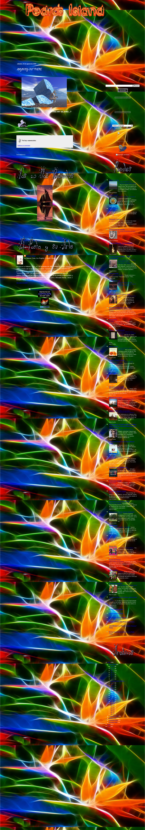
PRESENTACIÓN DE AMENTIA (126, 412)
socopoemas (113, 319)
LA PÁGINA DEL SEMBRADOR (118, 467)
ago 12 (113, 672)
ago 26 (113, 703)
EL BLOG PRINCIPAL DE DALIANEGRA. (121, 243)
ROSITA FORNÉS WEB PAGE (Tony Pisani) (121, 622)
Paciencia (112, 600)
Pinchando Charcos (115, 219)
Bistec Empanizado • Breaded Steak (127, 585)
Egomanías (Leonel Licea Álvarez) (119, 501)
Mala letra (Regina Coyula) (117, 360)
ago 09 (113, 666)
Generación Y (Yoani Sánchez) (118, 617)
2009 (109, 662)
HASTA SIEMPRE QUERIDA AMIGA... (119, 388)
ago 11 (113, 670)
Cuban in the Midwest (115, 583)
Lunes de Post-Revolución (117, 330)
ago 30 (113, 712)
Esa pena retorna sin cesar (116, 275)
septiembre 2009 (113, 716)
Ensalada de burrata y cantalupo (126, 196)
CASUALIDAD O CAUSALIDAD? (126, 399)
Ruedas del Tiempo (115, 559)
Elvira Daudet (113, 536)
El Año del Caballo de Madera (126, 547)
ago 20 (113, 691)
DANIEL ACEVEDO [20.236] (125, 429)
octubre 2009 (113, 718)
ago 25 (113, 701)
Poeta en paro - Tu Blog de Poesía (119, 457)
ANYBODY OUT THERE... (29, 69)
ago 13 (113, 674)
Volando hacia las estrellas (117, 229)
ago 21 (113, 693)
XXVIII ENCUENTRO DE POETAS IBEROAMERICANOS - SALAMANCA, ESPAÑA (127, 262)
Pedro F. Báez (31, 256)
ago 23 (113, 697)
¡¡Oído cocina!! (113, 195)
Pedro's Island (13, 53)
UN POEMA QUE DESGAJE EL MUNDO (119, 527)
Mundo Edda (113, 546)
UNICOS (120, 513)
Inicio (46, 150)
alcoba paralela (113, 373)
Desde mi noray (113, 273)
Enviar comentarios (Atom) (35, 154)
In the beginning (32, 128)
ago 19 (113, 689)
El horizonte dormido (115, 481)
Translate (128, 128)
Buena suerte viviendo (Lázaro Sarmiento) (121, 512)
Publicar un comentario (24, 145)
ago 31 (113, 714)
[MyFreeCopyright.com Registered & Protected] (45, 289)
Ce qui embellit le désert (116, 609)
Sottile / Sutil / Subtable (115, 503)
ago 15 (113, 679)
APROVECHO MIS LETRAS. (116, 458)
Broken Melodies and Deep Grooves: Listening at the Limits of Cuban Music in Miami (127, 284)
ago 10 (113, 668)
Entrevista (112, 321)
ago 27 (113, 705)
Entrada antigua (68, 150)
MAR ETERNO (113, 525)
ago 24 (113, 699)
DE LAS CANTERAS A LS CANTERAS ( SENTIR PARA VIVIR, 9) (127, 183)
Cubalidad (120, 571)
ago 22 (113, 695)
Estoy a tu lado (113, 346)
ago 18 (113, 687)
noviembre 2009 (113, 720)
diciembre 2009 (113, 722)
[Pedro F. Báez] (123, 141)
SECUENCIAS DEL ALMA (116, 387)
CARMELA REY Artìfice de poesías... (120, 411)
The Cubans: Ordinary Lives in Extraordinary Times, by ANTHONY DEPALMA (127, 333)
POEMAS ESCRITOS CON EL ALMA (119, 294)
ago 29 (113, 710)
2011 (109, 726)
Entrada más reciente (23, 150)
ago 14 (113, 676)
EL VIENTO (112, 537)
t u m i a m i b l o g (114, 280)
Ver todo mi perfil (22, 283)
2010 (109, 724)
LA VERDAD (121, 244)
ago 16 (113, 683)
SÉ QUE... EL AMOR (123, 469)
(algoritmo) (121, 375)
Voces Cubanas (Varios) (116, 613)
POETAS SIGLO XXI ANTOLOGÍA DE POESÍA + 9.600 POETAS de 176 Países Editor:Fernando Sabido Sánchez (123, 426)
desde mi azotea (114, 180)
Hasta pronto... (113, 482)
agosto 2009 (112, 664)
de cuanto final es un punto (116, 221)
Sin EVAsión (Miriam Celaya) (117, 491)
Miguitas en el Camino (115, 397)
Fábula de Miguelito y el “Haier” (117, 493)
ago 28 (113, 708)
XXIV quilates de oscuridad (116, 561)
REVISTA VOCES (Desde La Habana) (120, 308)
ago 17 (113, 685)
